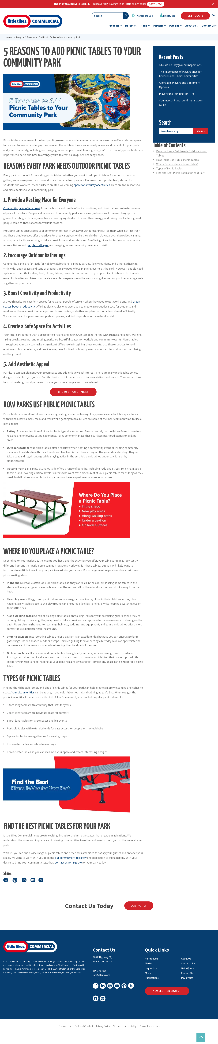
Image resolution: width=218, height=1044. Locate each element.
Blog (18, 37)
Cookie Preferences (149, 1026)
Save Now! (155, 4)
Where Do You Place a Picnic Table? (177, 164)
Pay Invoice (187, 978)
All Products (151, 958)
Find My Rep (169, 15)
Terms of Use (65, 1026)
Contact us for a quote (68, 862)
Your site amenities (22, 692)
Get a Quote (187, 968)
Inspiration (151, 968)
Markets (149, 963)
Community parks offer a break (21, 208)
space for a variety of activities (92, 185)
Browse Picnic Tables (73, 392)
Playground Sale (144, 15)
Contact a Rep (188, 963)
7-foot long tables (18, 713)
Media (148, 973)
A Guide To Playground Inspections (180, 65)
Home (9, 37)
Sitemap (117, 1026)
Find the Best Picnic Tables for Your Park (180, 173)
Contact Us (139, 905)
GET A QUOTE (195, 15)
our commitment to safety (70, 858)
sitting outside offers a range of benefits (63, 468)
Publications (152, 978)
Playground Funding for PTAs (177, 94)
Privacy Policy (103, 1026)
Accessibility (130, 1026)
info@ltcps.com (101, 975)
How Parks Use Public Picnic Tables (177, 160)
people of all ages (37, 245)
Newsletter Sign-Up (167, 991)
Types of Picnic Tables (169, 168)
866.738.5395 (100, 970)
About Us (186, 958)
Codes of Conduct (84, 1026)
